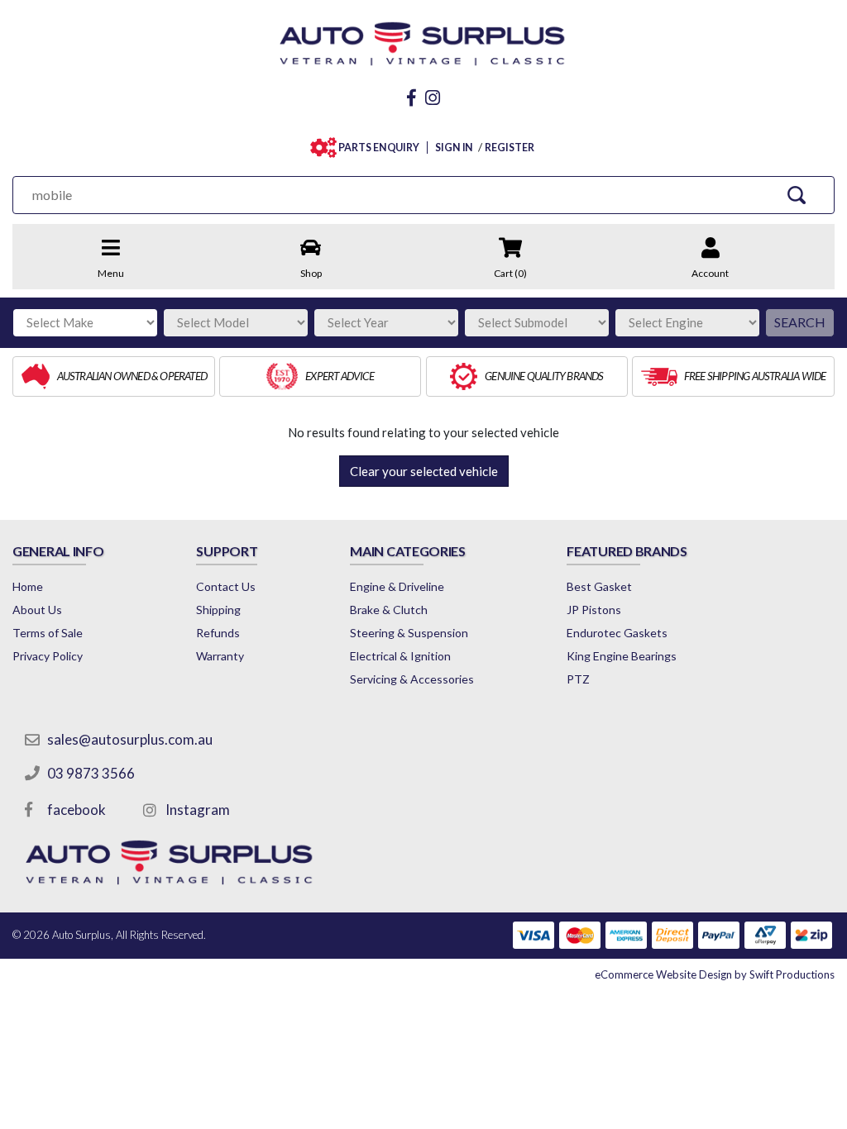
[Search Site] (797, 194)
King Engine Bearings (622, 656)
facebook (76, 809)
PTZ (578, 679)
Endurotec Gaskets (617, 633)
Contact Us (226, 586)
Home (27, 586)
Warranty (220, 656)
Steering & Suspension (409, 633)
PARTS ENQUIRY (378, 147)
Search (799, 322)
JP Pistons (594, 610)
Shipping (218, 610)
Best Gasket (599, 586)
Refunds (218, 633)
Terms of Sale (47, 633)
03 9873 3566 (91, 773)
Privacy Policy (47, 656)
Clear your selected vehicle (424, 471)
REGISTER (509, 147)
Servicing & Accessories (412, 679)
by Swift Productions (715, 974)
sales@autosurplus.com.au (130, 739)
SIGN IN (454, 147)
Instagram (197, 809)
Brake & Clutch (389, 610)
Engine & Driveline (397, 586)
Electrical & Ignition (400, 656)
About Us (37, 610)
